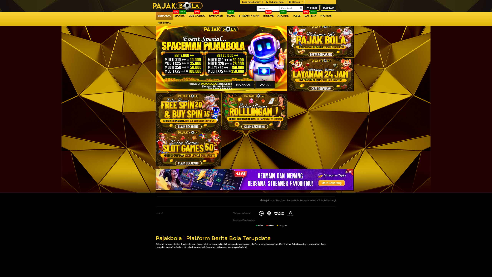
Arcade (283, 15)
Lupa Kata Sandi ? (251, 2)
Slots (231, 15)
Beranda (164, 15)
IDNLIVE (268, 15)
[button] (209, 88)
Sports (180, 15)
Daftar (328, 8)
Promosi (326, 15)
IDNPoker (216, 15)
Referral (164, 22)
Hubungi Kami (276, 2)
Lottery (310, 15)
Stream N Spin (249, 15)
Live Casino (197, 15)
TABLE (297, 15)
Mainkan (243, 84)
